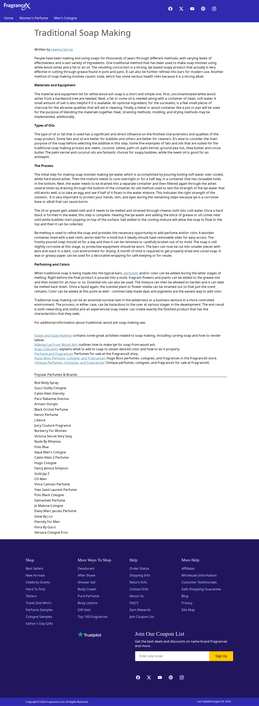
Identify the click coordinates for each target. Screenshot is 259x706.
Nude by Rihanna (47, 441)
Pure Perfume (88, 596)
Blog (185, 596)
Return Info (138, 582)
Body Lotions (88, 603)
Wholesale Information (199, 575)
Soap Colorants (46, 349)
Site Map (188, 610)
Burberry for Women (50, 430)
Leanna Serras (62, 49)
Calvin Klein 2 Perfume (51, 457)
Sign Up (221, 656)
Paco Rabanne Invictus (51, 398)
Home (8, 18)
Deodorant (86, 568)
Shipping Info (140, 575)
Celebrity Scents (38, 582)
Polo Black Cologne (49, 495)
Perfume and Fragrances (53, 353)
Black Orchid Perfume (51, 409)
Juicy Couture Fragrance (52, 425)
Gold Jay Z (41, 473)
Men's (65, 18)
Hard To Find (35, 589)
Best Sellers (34, 568)
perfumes (130, 273)
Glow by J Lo (43, 516)
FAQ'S (134, 603)
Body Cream (87, 589)
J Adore (39, 420)
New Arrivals (35, 575)
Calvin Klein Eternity (49, 393)
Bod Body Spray (46, 382)
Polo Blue (41, 447)
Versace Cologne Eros (51, 532)
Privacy (187, 603)
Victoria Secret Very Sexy (53, 436)
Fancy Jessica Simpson (51, 468)
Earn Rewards (140, 610)
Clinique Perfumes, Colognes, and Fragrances (69, 362)
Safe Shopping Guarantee (201, 589)
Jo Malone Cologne (48, 505)
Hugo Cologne (45, 463)
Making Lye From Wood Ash (55, 344)
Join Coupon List (142, 616)
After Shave (86, 575)
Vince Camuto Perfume (52, 484)
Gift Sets (84, 610)
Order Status (139, 568)
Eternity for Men (47, 521)
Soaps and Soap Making (52, 335)
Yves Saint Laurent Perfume (55, 489)
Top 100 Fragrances (93, 616)
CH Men (40, 479)
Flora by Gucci (45, 527)
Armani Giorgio (46, 404)
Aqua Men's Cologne (50, 452)
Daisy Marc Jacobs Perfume (55, 511)
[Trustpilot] (89, 634)
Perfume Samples (39, 610)
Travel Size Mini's (39, 603)
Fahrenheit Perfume (49, 500)
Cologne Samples (39, 616)
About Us (137, 596)
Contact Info (139, 589)
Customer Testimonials (199, 582)
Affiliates (188, 568)
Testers (31, 596)
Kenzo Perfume (46, 414)
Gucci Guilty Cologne (50, 388)
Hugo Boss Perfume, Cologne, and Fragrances (69, 358)
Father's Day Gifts (39, 623)
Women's (33, 18)
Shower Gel (86, 582)
